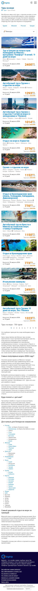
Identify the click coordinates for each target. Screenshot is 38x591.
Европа (7, 476)
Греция (32, 26)
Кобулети (11, 474)
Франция (11, 477)
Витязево (11, 436)
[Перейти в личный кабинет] (31, 3)
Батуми (10, 472)
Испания (11, 481)
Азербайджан (9, 456)
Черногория (12, 488)
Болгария (11, 479)
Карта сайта (5, 582)
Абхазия (14, 26)
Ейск (9, 427)
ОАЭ (6, 493)
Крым (6, 460)
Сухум (10, 444)
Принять (28, 588)
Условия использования (8, 580)
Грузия (5, 26)
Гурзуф (10, 467)
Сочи (9, 432)
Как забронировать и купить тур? (11, 571)
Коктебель (11, 465)
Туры (5, 10)
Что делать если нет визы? (9, 575)
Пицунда (11, 448)
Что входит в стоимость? (9, 573)
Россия (23, 26)
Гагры (10, 450)
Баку (9, 458)
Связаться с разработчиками (10, 578)
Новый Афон (12, 446)
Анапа (10, 441)
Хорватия (11, 489)
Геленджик (11, 434)
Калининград (12, 429)
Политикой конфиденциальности (15, 588)
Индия (7, 491)
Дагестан (8, 451)
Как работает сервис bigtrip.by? (10, 569)
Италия (10, 482)
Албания (11, 484)
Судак (10, 462)
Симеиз (10, 469)
